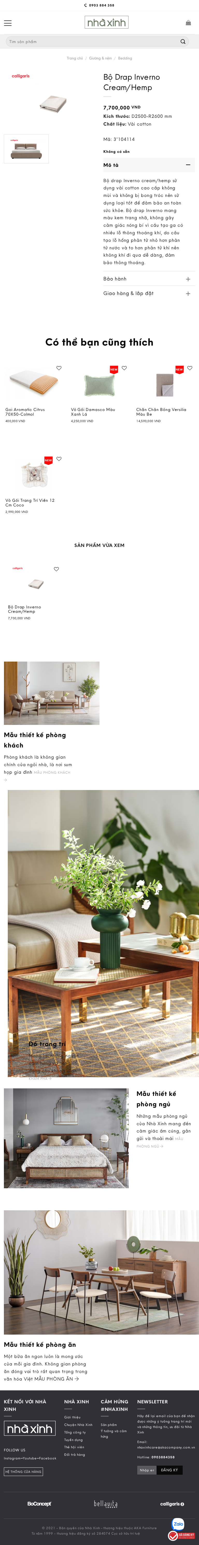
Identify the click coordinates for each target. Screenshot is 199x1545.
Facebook (47, 1458)
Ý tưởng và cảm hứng (114, 1433)
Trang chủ (75, 58)
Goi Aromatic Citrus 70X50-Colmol (25, 412)
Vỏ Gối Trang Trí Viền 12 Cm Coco (30, 502)
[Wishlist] (59, 368)
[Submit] (183, 41)
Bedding (125, 58)
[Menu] (8, 22)
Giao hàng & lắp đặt (128, 293)
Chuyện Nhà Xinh (78, 1425)
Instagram (12, 1458)
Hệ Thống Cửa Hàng (23, 1472)
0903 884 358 (101, 5)
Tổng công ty (75, 1432)
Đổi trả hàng (74, 1454)
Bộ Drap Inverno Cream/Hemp (24, 609)
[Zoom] (11, 156)
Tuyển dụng (73, 1440)
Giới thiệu (72, 1417)
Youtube (30, 1458)
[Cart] (188, 22)
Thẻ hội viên (74, 1447)
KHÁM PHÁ (39, 1078)
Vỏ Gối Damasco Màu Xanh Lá (93, 412)
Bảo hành (115, 278)
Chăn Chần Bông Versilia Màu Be (161, 412)
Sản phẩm (109, 1425)
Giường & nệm (100, 58)
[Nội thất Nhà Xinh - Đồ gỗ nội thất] (107, 22)
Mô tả (111, 165)
